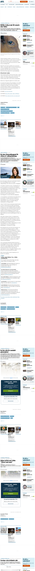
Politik (28, 47)
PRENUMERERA (24, 1)
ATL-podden (2, 4)
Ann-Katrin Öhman (3, 469)
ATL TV (7, 4)
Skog (28, 37)
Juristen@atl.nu (3, 304)
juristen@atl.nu (14, 282)
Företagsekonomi (10, 307)
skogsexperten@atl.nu (7, 279)
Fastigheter (26, 4)
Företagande (3, 307)
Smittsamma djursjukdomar (6, 111)
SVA (18, 107)
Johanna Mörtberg (3, 33)
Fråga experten (3, 129)
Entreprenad (29, 42)
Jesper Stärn (8, 566)
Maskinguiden (11, 4)
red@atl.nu (2, 103)
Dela (3, 115)
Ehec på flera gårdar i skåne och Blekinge (12, 93)
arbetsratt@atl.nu (7, 287)
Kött (12, 418)
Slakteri (12, 416)
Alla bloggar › (32, 56)
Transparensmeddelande (12, 441)
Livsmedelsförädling (4, 23)
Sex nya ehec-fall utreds (8, 91)
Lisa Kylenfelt (2, 164)
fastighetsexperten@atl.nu (6, 267)
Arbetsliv (3, 107)
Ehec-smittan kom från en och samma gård (12, 95)
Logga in (11, 480)
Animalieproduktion (5, 109)
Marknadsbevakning (19, 4)
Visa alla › (33, 66)
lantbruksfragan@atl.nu (5, 294)
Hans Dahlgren (3, 361)
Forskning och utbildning (11, 107)
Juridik (17, 307)
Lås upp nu (10, 391)
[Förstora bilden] (19, 37)
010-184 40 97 (3, 104)
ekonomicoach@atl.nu (9, 274)
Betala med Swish (10, 401)
